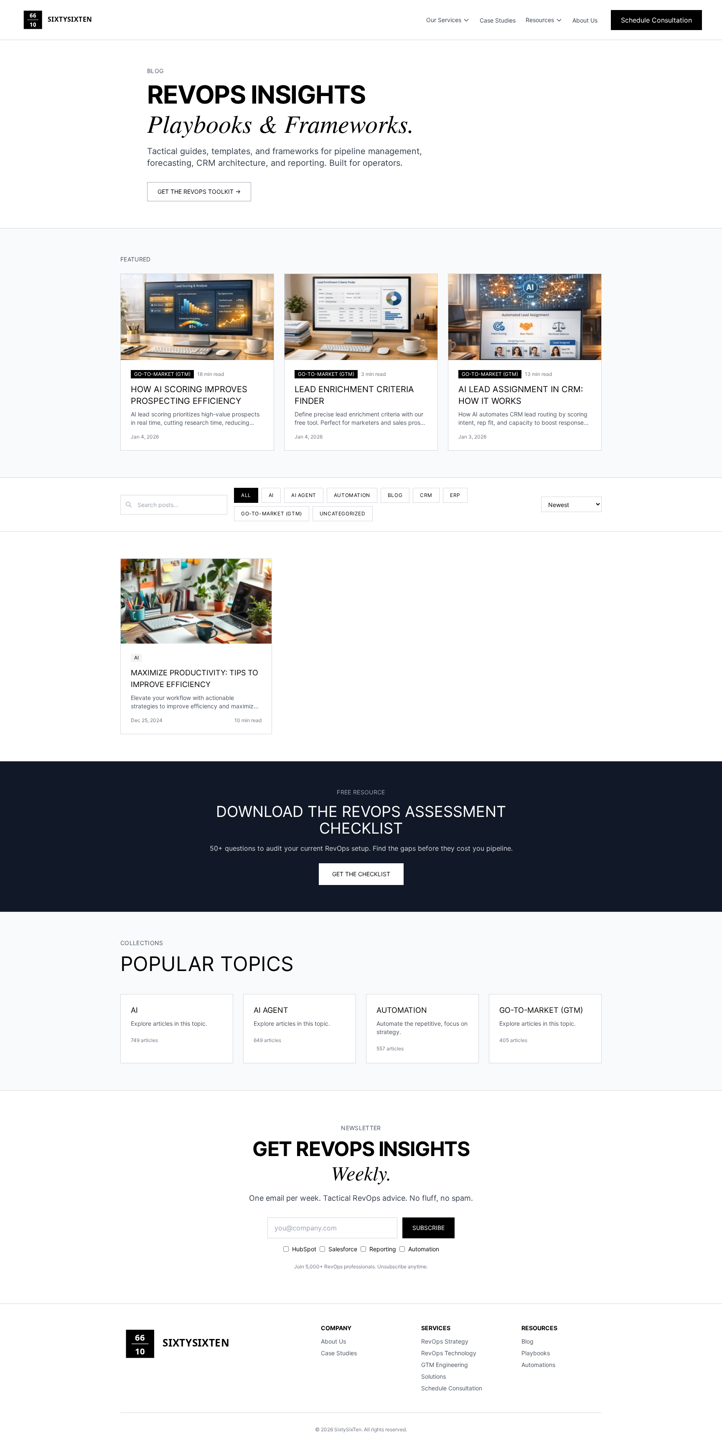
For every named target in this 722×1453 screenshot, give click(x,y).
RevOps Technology (448, 1353)
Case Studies (498, 20)
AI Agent (303, 495)
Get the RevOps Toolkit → (199, 191)
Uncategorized (343, 513)
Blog (395, 495)
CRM (426, 495)
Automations (538, 1364)
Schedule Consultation (656, 20)
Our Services (443, 19)
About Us (584, 20)
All (246, 495)
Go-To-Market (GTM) (271, 513)
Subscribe (428, 1227)
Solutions (433, 1376)
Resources (540, 19)
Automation (352, 495)
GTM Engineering (444, 1364)
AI (271, 495)
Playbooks (535, 1353)
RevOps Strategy (444, 1341)
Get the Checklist (361, 873)
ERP (455, 495)
